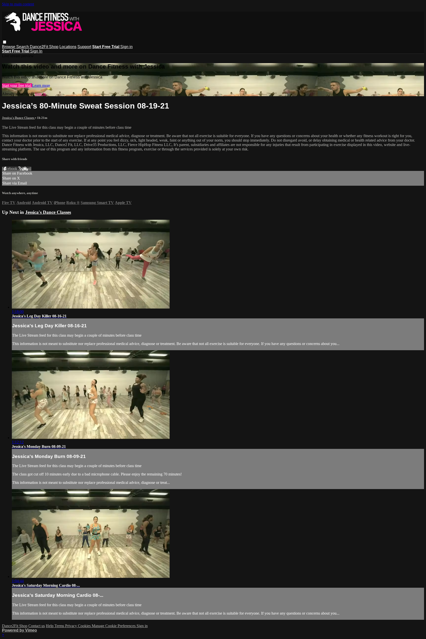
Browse (9, 47)
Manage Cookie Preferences (114, 626)
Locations (67, 47)
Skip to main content (18, 4)
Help (50, 626)
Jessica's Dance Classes (18, 118)
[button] (4, 42)
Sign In (36, 51)
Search (23, 47)
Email (26, 168)
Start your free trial (17, 85)
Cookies (85, 626)
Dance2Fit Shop (44, 47)
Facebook (10, 168)
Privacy (71, 626)
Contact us (36, 626)
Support (84, 47)
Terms (59, 626)
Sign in (126, 47)
